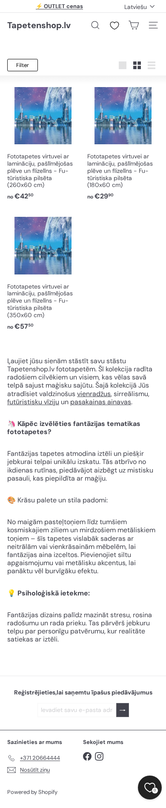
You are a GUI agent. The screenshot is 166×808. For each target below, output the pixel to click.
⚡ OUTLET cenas (59, 6)
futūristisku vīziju (33, 401)
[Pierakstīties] (122, 710)
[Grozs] (133, 25)
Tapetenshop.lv (39, 25)
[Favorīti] (114, 26)
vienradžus (94, 393)
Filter (22, 65)
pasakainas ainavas (100, 401)
